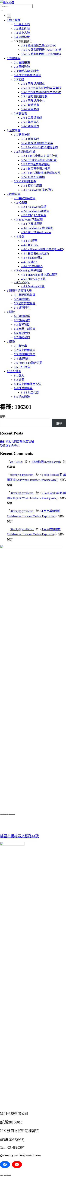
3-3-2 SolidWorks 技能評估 (37, 189)
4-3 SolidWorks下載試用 (28, 219)
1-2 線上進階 (22, 28)
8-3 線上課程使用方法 (27, 384)
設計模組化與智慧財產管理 (17, 441)
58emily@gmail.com (21, 474)
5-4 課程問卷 (22, 307)
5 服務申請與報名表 (19, 290)
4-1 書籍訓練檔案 (24, 198)
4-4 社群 (19, 236)
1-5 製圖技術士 (23, 41)
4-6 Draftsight (22, 282)
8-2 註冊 (19, 379)
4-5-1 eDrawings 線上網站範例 (39, 274)
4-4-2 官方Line (30, 245)
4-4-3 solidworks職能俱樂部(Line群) (42, 249)
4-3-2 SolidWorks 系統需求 (37, 228)
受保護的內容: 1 (10, 445)
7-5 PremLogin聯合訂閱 (28, 362)
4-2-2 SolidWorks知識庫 (35, 211)
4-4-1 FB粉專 (29, 240)
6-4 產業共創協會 (24, 328)
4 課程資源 (13, 194)
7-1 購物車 (20, 345)
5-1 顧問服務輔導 (24, 294)
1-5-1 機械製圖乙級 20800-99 (38, 45)
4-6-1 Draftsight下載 (33, 286)
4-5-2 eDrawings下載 (33, 278)
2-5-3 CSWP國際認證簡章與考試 (41, 92)
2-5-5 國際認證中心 (33, 100)
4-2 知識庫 (20, 202)
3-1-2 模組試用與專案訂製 (37, 143)
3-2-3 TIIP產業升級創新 (35, 164)
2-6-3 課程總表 (30, 126)
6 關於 (11, 311)
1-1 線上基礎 (22, 24)
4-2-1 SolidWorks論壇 (33, 206)
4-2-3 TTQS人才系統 (33, 215)
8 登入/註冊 (14, 371)
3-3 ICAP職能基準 (25, 181)
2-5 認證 (19, 79)
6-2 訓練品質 (22, 320)
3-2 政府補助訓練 (24, 151)
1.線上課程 (13, 20)
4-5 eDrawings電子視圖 (28, 270)
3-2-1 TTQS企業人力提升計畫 (39, 155)
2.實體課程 (13, 58)
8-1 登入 (19, 375)
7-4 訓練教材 (22, 358)
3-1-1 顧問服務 (30, 138)
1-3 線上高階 (22, 32)
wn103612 (16, 461)
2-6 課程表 (20, 113)
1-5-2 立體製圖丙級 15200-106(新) (41, 49)
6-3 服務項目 (22, 324)
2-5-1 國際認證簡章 (33, 83)
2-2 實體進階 (22, 66)
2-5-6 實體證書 (30, 104)
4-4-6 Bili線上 (29, 261)
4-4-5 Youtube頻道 (32, 257)
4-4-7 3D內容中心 (32, 266)
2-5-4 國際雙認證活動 (34, 96)
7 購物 (11, 341)
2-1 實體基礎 (22, 62)
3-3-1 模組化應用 (31, 185)
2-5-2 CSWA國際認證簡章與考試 (41, 87)
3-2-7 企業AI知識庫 (33, 177)
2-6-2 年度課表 (30, 121)
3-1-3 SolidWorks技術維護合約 (39, 147)
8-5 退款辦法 (22, 396)
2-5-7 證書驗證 (30, 109)
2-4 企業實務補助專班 (27, 75)
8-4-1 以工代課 (30, 392)
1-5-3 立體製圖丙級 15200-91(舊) (41, 54)
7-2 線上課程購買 (24, 350)
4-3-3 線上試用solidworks (36, 232)
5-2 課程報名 (22, 299)
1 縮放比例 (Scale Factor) (45, 461)
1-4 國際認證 (22, 37)
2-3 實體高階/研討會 (26, 71)
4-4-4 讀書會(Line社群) (35, 253)
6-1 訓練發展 (22, 316)
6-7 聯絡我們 (22, 337)
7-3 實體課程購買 (24, 354)
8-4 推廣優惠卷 (23, 388)
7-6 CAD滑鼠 (22, 367)
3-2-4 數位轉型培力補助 (35, 168)
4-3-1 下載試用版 (31, 223)
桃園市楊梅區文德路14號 (19, 836)
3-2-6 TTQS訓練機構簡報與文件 (40, 172)
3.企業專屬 (13, 130)
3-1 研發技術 (22, 134)
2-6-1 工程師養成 (31, 117)
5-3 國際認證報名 (24, 303)
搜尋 (3, 416)
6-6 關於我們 (22, 333)
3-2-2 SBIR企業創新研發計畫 (39, 160)
